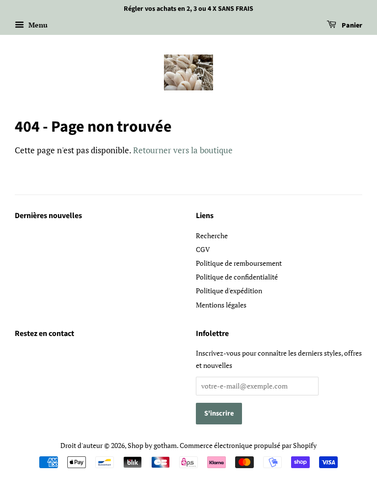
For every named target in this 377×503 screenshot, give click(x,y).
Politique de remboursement (239, 263)
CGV (203, 249)
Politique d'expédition (229, 290)
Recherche (212, 235)
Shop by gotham (152, 445)
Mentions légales (221, 304)
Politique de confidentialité (237, 276)
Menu (37, 24)
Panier (351, 25)
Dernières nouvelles (48, 215)
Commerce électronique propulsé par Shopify (248, 445)
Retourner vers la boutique (183, 150)
